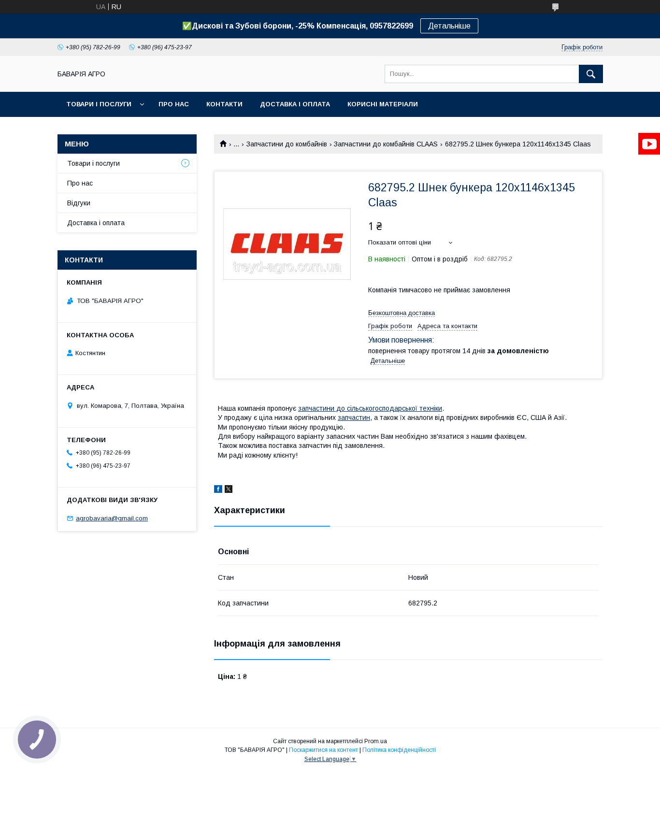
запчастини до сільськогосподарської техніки (370, 408)
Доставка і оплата (295, 104)
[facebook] (218, 490)
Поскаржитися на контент (323, 750)
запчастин (354, 417)
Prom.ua (375, 741)
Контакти (224, 104)
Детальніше (449, 26)
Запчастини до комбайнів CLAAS (386, 144)
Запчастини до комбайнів (286, 144)
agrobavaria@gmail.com (112, 518)
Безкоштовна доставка (401, 312)
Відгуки (78, 203)
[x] (228, 490)
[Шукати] (591, 74)
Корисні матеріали (382, 104)
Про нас (173, 104)
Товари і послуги (98, 104)
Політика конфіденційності (399, 750)
